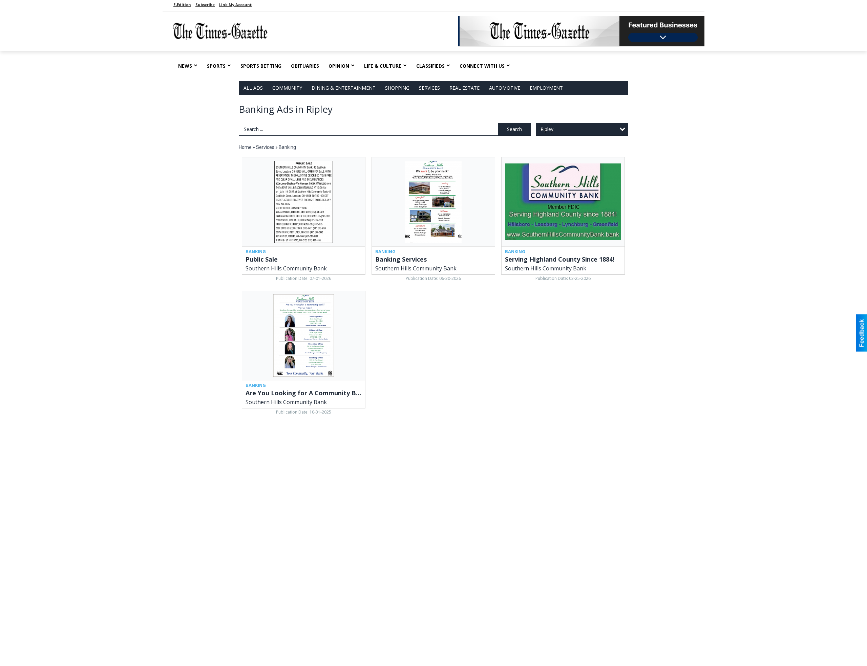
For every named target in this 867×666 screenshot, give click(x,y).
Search (514, 129)
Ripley (547, 129)
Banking (287, 147)
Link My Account (235, 4)
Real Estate (464, 88)
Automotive (504, 88)
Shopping (397, 88)
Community (287, 88)
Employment (546, 88)
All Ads (253, 88)
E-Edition (182, 4)
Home (245, 147)
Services (429, 88)
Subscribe (205, 4)
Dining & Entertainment (344, 88)
